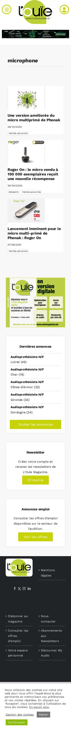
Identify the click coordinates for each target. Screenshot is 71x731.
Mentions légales (48, 572)
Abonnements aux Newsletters (51, 636)
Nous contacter (48, 618)
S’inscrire (35, 480)
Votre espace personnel (18, 653)
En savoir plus (39, 707)
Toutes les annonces (35, 424)
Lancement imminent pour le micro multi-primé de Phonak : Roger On (34, 233)
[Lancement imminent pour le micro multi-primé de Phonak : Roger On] (26, 211)
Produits (13, 192)
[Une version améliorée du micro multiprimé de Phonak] (26, 97)
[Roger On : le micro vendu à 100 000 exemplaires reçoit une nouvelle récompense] (26, 151)
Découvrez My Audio (51, 653)
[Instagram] (24, 588)
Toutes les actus (18, 133)
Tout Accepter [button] (16, 722)
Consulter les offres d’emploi (18, 636)
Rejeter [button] (43, 714)
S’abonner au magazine (18, 618)
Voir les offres (36, 537)
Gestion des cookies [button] (20, 714)
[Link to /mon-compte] (64, 9)
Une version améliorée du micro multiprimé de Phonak (34, 117)
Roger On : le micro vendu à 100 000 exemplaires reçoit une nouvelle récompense (33, 174)
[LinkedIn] (29, 588)
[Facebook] (14, 588)
